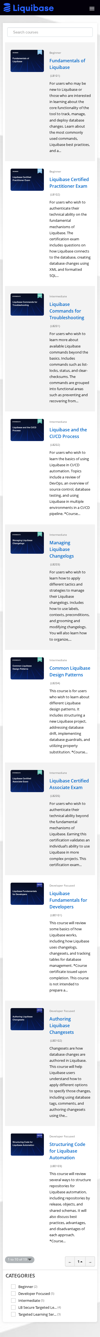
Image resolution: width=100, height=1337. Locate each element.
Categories (20, 1275)
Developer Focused (36, 1293)
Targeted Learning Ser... (39, 1314)
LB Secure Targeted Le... (39, 1307)
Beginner (27, 1286)
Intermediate (31, 1300)
